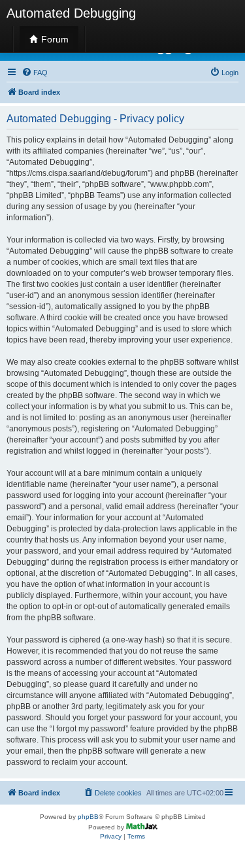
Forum (54, 39)
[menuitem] (35, 72)
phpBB (88, 816)
